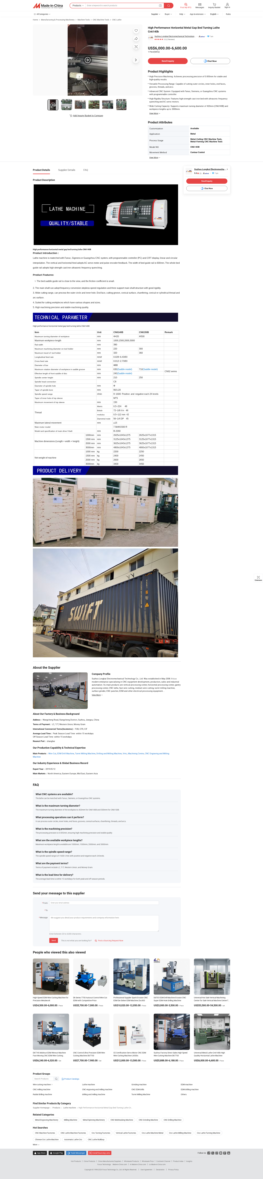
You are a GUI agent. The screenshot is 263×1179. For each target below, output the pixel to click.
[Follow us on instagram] (216, 1153)
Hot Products (76, 1161)
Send (54, 940)
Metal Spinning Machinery (94, 1120)
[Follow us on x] (212, 1153)
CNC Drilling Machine (172, 1120)
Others (184, 1094)
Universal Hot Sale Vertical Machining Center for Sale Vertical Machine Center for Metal (212, 1000)
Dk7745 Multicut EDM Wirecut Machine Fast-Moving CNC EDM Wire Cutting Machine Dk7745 (49, 1055)
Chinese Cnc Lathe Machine (46, 1139)
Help (181, 14)
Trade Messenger (76, 1153)
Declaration (160, 1169)
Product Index (178, 1161)
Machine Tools (84, 19)
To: (46, 910)
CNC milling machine (41, 1089)
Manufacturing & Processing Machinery (58, 19)
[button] (160, 5)
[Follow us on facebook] (208, 1153)
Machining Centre (136, 753)
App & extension (197, 14)
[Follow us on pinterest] (224, 1153)
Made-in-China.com (120, 1164)
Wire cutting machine (42, 1084)
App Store (39, 1153)
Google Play (56, 1153)
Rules (228, 14)
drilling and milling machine (93, 1094)
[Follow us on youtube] (220, 1153)
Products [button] (77, 5)
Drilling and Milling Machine (109, 753)
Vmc (125, 753)
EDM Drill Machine (65, 753)
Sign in (227, 7)
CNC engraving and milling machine (97, 1089)
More (35, 1144)
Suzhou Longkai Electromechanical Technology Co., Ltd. (175, 36)
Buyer (167, 14)
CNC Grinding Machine (148, 1120)
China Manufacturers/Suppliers (109, 1161)
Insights (189, 1161)
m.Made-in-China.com (138, 1164)
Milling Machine (70, 1120)
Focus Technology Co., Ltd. (112, 1169)
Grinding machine (139, 1084)
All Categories (42, 14)
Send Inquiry (168, 61)
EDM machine (186, 1084)
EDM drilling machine (189, 1089)
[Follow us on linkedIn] (228, 1153)
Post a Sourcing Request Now (109, 940)
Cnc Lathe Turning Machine (208, 1133)
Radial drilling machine (42, 1094)
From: (45, 903)
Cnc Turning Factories (101, 1133)
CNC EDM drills (138, 1089)
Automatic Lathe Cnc (73, 1139)
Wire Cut (52, 753)
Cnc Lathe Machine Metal (152, 1133)
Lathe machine (88, 1084)
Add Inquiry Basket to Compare (88, 115)
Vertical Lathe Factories (126, 1133)
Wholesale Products (131, 1161)
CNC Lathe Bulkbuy (96, 1139)
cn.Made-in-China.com (157, 1164)
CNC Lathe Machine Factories (73, 1133)
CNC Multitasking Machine (122, 1120)
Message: (44, 917)
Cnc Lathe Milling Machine (180, 1133)
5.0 (197, 173)
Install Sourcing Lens (101, 1153)
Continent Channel (163, 1161)
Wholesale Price (148, 1161)
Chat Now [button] (212, 61)
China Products (89, 1161)
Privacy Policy (173, 1169)
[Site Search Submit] (168, 5)
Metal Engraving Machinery (46, 1120)
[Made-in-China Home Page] (48, 6)
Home (35, 19)
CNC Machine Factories (45, 1133)
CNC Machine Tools (101, 19)
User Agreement (146, 1169)
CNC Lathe (116, 19)
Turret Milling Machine (85, 753)
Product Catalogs (71, 1079)
